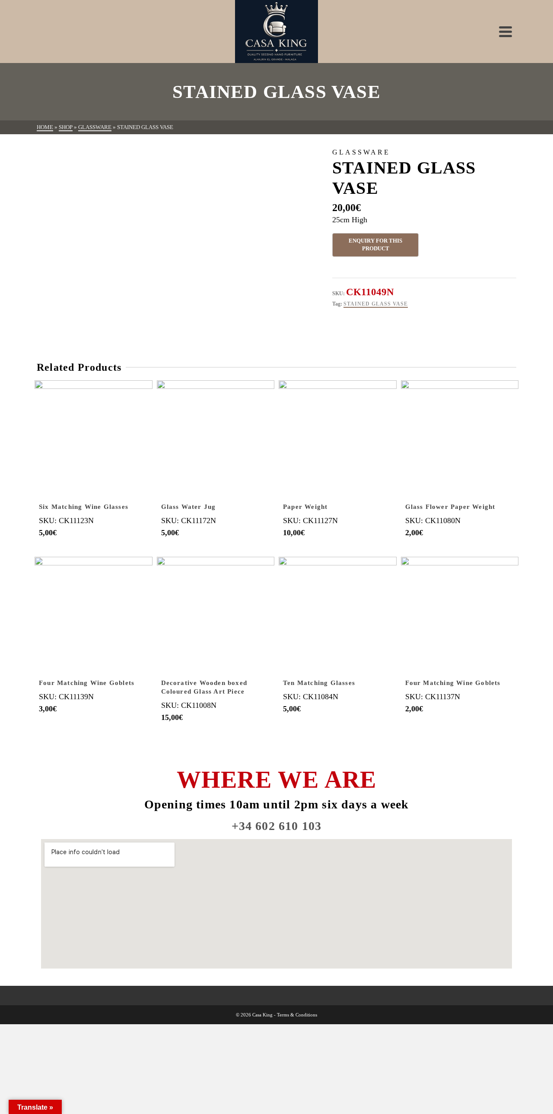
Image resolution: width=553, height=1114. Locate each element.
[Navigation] (505, 31)
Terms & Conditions (297, 1014)
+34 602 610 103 (277, 826)
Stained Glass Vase (375, 304)
